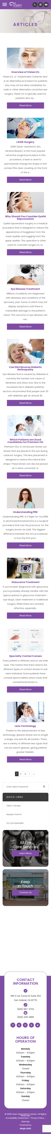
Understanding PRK (25, 512)
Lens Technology (25, 726)
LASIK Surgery (25, 142)
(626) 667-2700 (25, 1009)
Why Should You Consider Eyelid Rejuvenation (25, 218)
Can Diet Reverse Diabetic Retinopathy (25, 368)
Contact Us (25, 892)
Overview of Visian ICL (25, 72)
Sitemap (25, 1121)
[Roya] (25, 1128)
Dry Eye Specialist (15, 823)
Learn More (25, 853)
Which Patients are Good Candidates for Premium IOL (25, 441)
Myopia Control (13, 814)
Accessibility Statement (17, 1118)
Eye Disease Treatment (25, 289)
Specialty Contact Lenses (25, 656)
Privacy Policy (37, 1118)
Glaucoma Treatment (25, 582)
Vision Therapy (13, 805)
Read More (25, 105)
